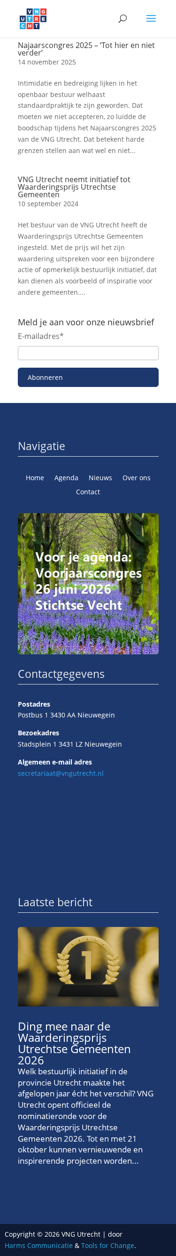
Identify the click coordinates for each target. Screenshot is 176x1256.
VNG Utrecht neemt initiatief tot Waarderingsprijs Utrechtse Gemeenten (74, 187)
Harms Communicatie (39, 1245)
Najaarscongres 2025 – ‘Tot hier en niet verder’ (86, 49)
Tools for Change (107, 1245)
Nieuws (100, 478)
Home (35, 478)
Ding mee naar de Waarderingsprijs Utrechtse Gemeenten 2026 (74, 1043)
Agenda (66, 478)
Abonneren (45, 377)
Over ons (136, 478)
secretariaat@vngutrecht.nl (61, 773)
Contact (88, 492)
